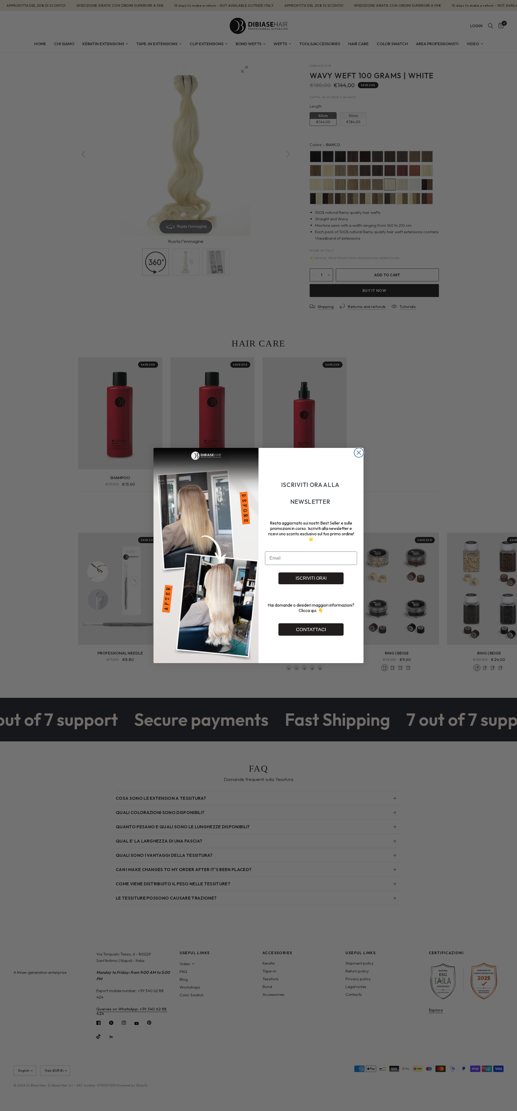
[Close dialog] (359, 452)
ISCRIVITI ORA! (311, 578)
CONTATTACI (311, 629)
